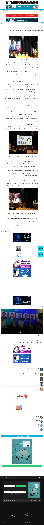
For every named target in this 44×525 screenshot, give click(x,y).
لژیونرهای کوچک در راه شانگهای (11, 247)
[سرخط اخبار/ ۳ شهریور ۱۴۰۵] (40, 250)
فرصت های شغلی (13, 515)
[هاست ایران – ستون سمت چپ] (22, 237)
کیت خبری (13, 516)
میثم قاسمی (38, 428)
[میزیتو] (22, 397)
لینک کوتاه (3, 231)
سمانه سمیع (38, 424)
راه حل (27, 517)
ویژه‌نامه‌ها (13, 512)
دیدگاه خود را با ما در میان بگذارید (24, 281)
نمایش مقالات (9, 486)
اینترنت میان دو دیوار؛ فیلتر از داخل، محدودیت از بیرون (31, 378)
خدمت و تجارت (26, 515)
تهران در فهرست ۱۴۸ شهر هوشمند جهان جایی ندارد (32, 368)
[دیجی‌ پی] (22, 2)
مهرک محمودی (37, 416)
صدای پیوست (13, 505)
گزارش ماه (27, 513)
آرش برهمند (38, 420)
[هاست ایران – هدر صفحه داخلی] (22, 20)
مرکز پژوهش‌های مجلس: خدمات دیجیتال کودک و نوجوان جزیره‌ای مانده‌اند (9, 255)
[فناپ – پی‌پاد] (22, 272)
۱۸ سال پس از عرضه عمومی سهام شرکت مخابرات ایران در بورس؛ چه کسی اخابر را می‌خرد (27, 383)
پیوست (42, 27)
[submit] (25, 491)
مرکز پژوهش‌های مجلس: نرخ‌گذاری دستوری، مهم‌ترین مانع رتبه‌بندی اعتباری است (31, 342)
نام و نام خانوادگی (41, 281)
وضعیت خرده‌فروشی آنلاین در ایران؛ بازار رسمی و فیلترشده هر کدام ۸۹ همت (32, 338)
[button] (43, 10)
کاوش (27, 508)
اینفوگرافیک (13, 508)
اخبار (40, 23)
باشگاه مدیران (26, 514)
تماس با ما (14, 513)
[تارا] (22, 263)
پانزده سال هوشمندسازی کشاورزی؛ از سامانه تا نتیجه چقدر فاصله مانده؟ (29, 373)
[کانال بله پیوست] (22, 7)
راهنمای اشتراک (13, 514)
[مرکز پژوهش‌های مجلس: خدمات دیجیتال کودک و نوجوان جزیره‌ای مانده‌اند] (18, 257)
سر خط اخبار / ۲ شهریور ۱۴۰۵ (33, 254)
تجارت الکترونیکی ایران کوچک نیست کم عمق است (35, 335)
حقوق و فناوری (26, 516)
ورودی (27, 512)
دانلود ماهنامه (21, 486)
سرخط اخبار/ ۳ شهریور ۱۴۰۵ (33, 247)
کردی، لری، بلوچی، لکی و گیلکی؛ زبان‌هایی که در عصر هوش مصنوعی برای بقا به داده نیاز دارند (26, 387)
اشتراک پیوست (22, 466)
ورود (7, 10)
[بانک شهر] (22, 15)
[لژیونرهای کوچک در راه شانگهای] (18, 250)
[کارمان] (22, 407)
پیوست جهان (26, 518)
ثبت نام (4, 10)
